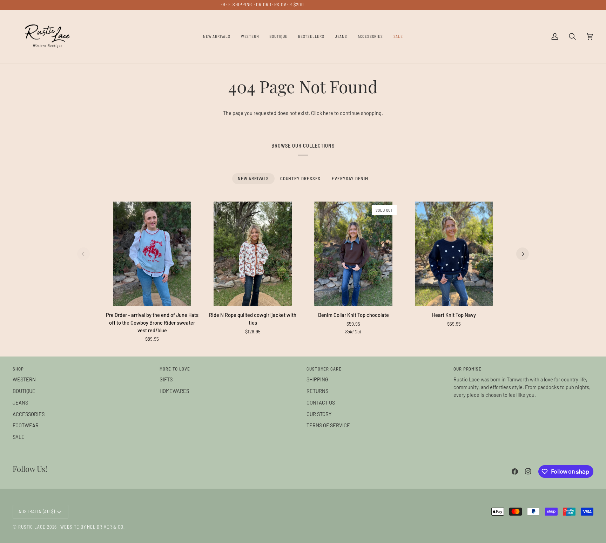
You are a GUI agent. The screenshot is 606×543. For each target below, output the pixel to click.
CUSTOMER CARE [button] (324, 369)
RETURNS (317, 391)
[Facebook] (515, 471)
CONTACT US (321, 402)
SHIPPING (317, 379)
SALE (19, 437)
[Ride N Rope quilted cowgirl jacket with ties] (252, 254)
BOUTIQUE (24, 391)
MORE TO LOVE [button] (175, 369)
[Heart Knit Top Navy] (454, 254)
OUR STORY (319, 414)
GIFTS (166, 379)
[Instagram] (528, 471)
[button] (250, 36)
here (328, 113)
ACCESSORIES (29, 414)
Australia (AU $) (37, 511)
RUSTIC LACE (32, 527)
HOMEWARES (174, 391)
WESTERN (24, 379)
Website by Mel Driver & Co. (92, 527)
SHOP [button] (18, 369)
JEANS (20, 402)
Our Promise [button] (467, 369)
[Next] (522, 253)
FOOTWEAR (26, 425)
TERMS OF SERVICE (328, 425)
